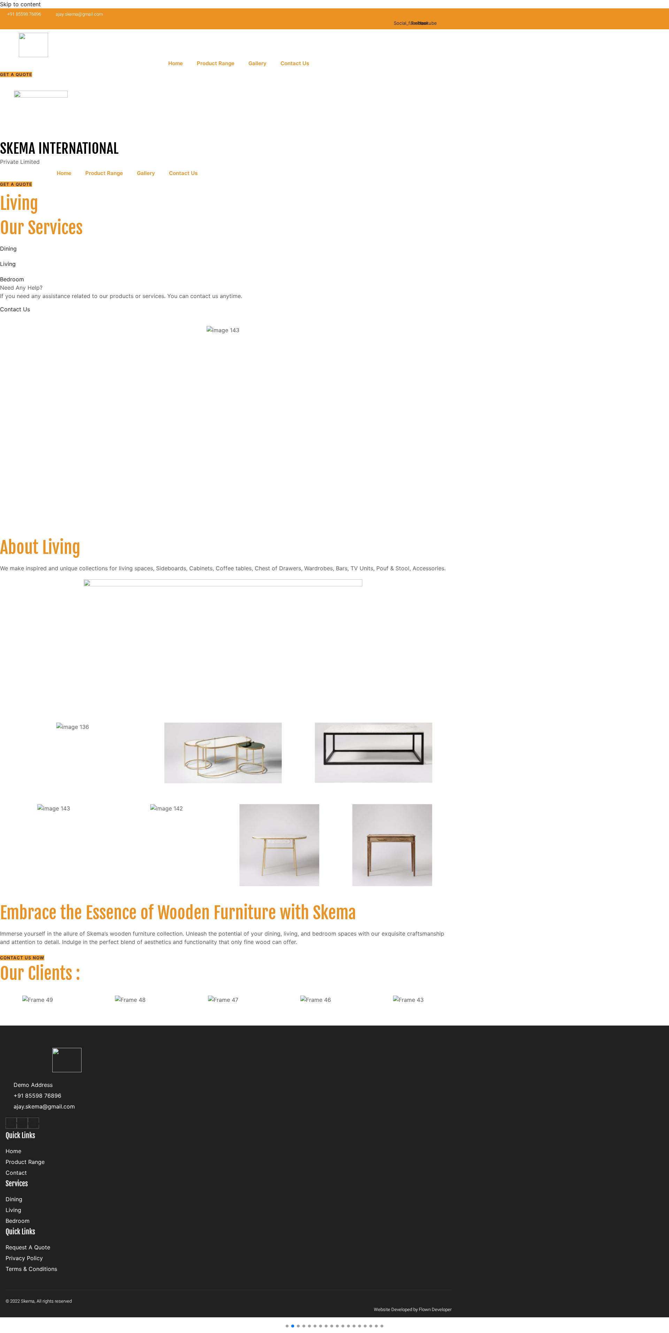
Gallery (257, 63)
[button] (287, 1326)
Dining (8, 248)
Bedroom (12, 279)
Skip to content (20, 4)
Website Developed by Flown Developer (413, 1309)
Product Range (215, 63)
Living (8, 263)
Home (175, 63)
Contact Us (294, 63)
